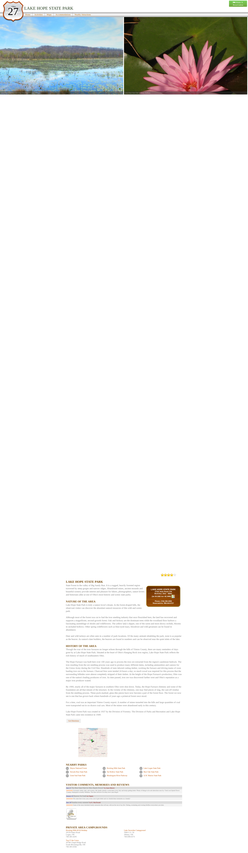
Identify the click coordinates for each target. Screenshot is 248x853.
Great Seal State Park (77, 776)
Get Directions (73, 721)
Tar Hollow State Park (115, 772)
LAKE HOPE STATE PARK (163, 589)
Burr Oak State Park (151, 772)
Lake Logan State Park (152, 768)
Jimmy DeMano (21, 93)
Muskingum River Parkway (117, 776)
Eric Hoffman (144, 93)
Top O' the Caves (72, 840)
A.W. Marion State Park (152, 776)
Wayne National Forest (78, 768)
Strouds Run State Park (78, 772)
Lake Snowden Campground (135, 830)
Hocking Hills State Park (116, 768)
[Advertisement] (88, 576)
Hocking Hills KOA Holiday (76, 830)
